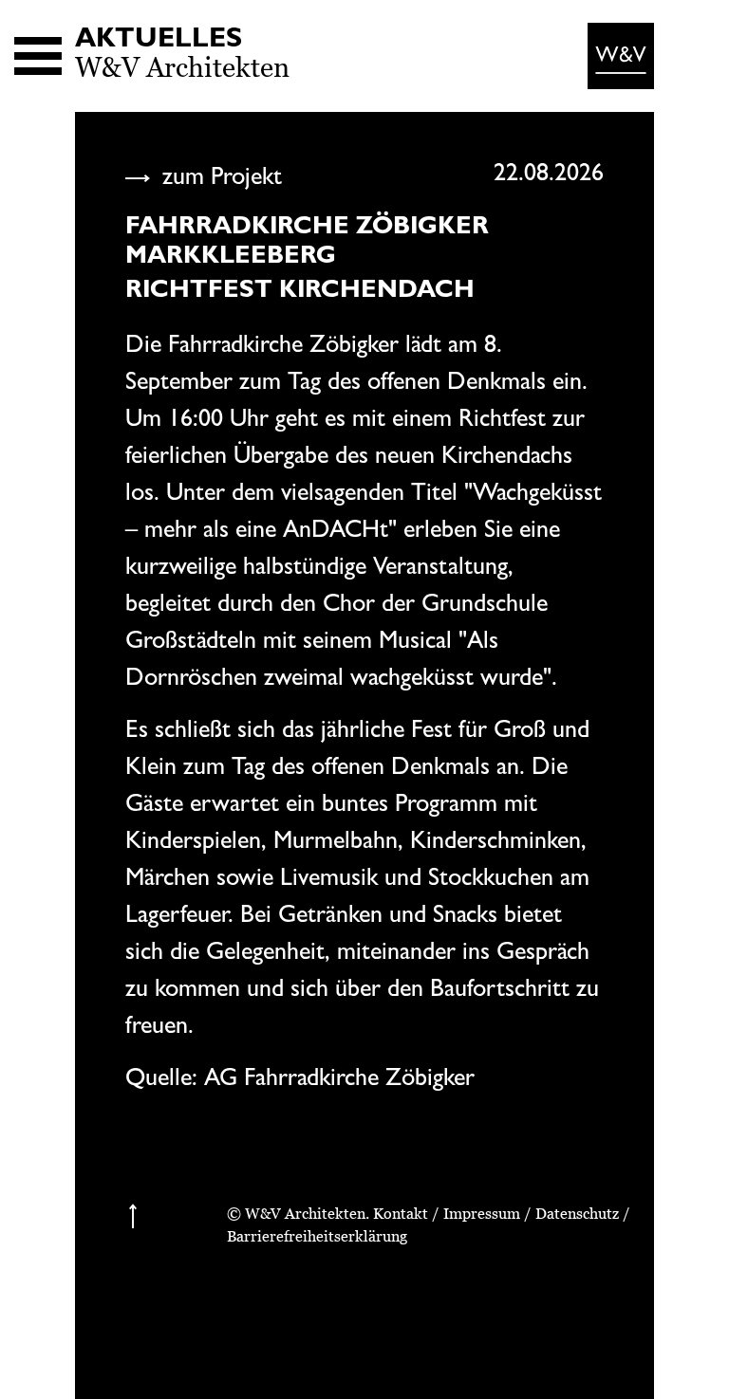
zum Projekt (219, 175)
